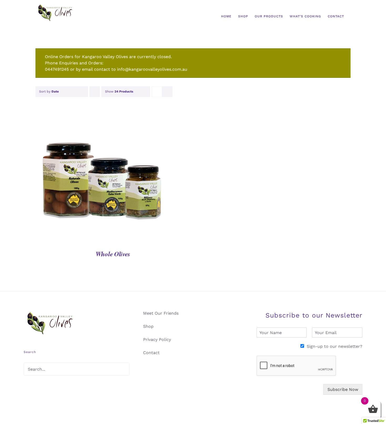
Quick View (101, 179)
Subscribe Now (342, 389)
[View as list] (167, 91)
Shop (148, 326)
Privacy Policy (157, 339)
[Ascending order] (95, 91)
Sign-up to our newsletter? (334, 346)
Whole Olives (113, 253)
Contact (151, 352)
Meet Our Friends (161, 313)
